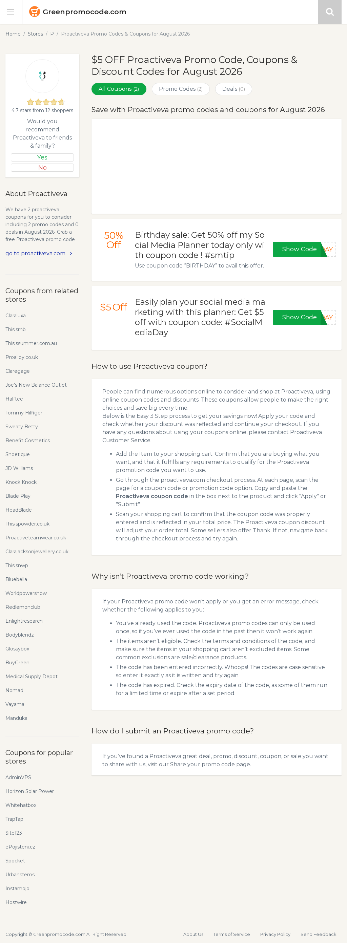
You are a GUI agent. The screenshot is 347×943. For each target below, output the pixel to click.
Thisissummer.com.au (31, 343)
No (42, 167)
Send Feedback (318, 934)
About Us (193, 934)
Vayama (14, 704)
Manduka (16, 718)
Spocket (15, 861)
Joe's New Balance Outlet (36, 385)
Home (13, 34)
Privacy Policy (275, 934)
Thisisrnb (15, 329)
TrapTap (14, 819)
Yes (42, 157)
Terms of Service (231, 934)
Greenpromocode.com (84, 11)
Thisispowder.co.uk (27, 524)
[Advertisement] (216, 166)
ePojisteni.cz (20, 847)
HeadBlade (18, 510)
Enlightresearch (24, 621)
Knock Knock (21, 482)
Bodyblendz (19, 635)
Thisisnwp (16, 565)
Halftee (14, 399)
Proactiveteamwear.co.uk (35, 538)
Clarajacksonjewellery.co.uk (36, 552)
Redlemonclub (22, 607)
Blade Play (17, 496)
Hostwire (16, 902)
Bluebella (16, 579)
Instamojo (17, 888)
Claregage (17, 371)
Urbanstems (20, 875)
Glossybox (17, 649)
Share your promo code (202, 764)
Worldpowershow (26, 593)
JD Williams (19, 468)
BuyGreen (17, 663)
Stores (35, 34)
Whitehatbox (20, 805)
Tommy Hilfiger (23, 413)
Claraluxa (15, 316)
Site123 (13, 833)
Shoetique (17, 454)
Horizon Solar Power (29, 791)
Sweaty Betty (21, 427)
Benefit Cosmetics (27, 440)
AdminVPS (18, 777)
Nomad (14, 690)
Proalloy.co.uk (21, 357)
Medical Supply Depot (31, 676)
